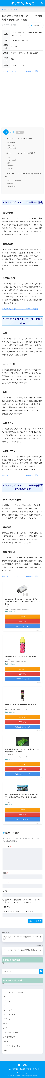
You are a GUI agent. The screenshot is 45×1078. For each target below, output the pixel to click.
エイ (5, 997)
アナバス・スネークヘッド (13, 992)
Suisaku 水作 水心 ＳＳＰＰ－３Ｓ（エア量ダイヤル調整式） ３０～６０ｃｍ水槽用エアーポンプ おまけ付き (22, 601)
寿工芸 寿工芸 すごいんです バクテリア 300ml (20, 656)
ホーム (8, 1069)
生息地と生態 (11, 148)
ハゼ (5, 1028)
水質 (8, 157)
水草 (5, 1050)
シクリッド (7, 1010)
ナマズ (5, 1023)
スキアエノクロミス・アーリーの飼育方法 (20, 153)
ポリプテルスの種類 (11, 1032)
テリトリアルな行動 (14, 180)
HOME (23, 1065)
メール (6, 882)
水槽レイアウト (12, 168)
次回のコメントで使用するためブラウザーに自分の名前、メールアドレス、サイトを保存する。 (22, 901)
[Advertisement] (22, 97)
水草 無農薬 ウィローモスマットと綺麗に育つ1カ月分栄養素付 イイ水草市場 (22, 750)
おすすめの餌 (11, 160)
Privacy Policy (22, 1073)
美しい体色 (11, 142)
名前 (5, 873)
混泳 (8, 163)
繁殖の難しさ (11, 186)
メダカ (5, 1041)
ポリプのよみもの (23, 3)
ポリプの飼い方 (9, 1037)
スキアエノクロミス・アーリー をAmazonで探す (20, 71)
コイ (5, 1006)
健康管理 (10, 183)
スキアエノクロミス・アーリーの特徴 (18, 138)
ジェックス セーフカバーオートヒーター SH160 (21, 704)
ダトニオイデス (9, 1014)
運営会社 (36, 1069)
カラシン (6, 1001)
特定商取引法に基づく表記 (21, 1069)
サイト (5, 891)
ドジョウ (6, 1019)
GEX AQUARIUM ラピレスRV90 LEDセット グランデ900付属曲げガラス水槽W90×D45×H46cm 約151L (22, 797)
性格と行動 (11, 145)
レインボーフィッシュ (11, 1046)
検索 (41, 971)
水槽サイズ (11, 166)
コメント (7, 846)
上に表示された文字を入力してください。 (18, 911)
